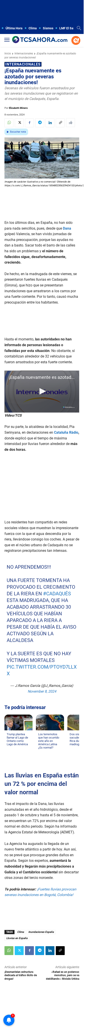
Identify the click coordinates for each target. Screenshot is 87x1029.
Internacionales (23, 53)
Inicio (7, 53)
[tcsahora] (40, 40)
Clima (20, 932)
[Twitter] (19, 122)
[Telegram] (39, 122)
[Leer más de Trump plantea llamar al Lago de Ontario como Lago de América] (9, 748)
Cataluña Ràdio (66, 432)
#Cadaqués (57, 593)
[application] (41, 391)
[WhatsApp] (8, 122)
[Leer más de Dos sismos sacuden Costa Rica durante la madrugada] (72, 748)
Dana (67, 228)
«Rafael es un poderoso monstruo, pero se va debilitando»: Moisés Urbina (62, 975)
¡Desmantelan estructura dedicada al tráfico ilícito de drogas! (20, 975)
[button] (42, 391)
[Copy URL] (60, 122)
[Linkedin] (50, 122)
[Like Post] (70, 122)
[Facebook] (29, 122)
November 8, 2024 (42, 691)
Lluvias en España (16, 938)
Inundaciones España (41, 932)
